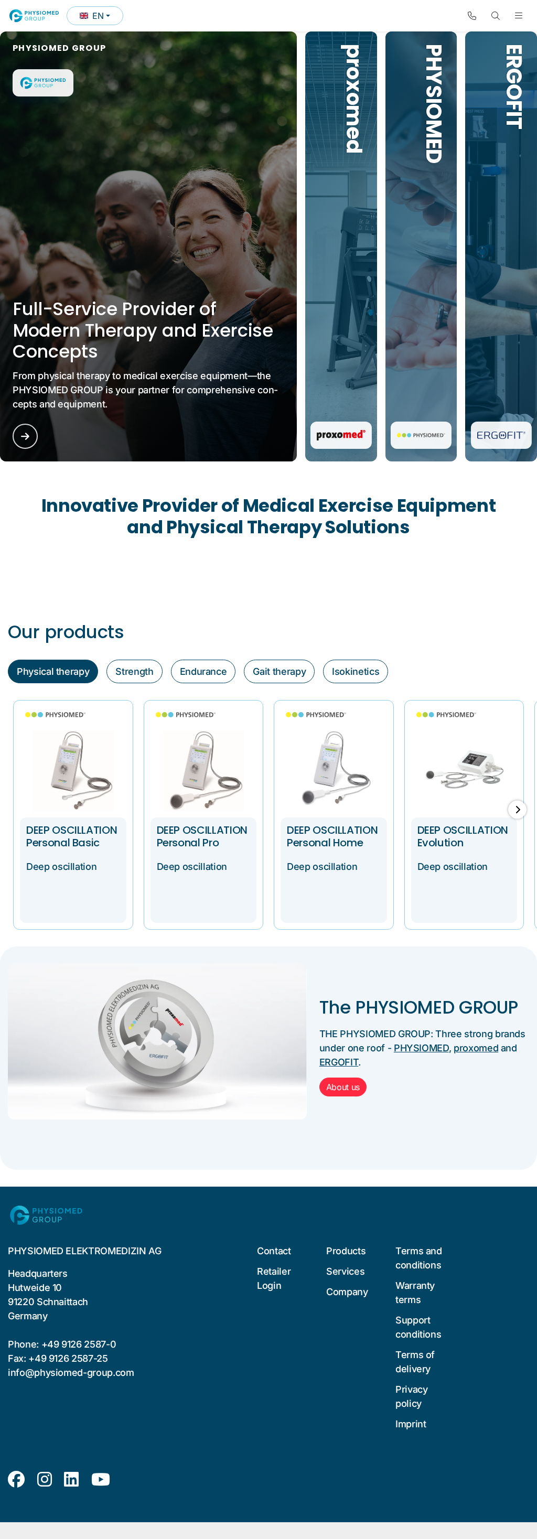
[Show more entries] (517, 809)
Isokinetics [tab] (355, 671)
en (101, 17)
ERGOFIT (339, 1062)
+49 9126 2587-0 (78, 1344)
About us (343, 1087)
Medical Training (500, 172)
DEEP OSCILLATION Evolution (462, 836)
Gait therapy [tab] (279, 671)
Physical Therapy (421, 157)
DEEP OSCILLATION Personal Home (332, 836)
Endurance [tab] (203, 671)
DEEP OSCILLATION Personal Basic (71, 836)
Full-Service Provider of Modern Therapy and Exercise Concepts (143, 330)
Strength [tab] (134, 671)
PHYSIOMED (421, 1047)
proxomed (476, 1047)
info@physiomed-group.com (71, 1372)
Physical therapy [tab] (53, 671)
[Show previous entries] (19, 809)
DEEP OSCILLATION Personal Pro (202, 836)
